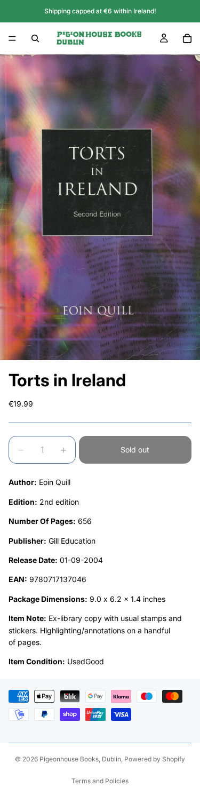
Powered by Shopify (154, 759)
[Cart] (187, 38)
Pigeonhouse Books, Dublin (80, 759)
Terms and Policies (100, 781)
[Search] (35, 38)
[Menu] (12, 38)
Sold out (135, 449)
